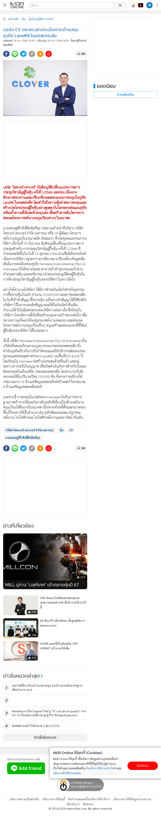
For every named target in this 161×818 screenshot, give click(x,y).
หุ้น (24, 19)
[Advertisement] (45, 150)
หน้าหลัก (13, 19)
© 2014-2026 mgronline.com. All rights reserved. (81, 808)
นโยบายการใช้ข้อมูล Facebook (132, 799)
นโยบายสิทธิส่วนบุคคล (67, 773)
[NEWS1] (140, 5)
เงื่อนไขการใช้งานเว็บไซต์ (101, 768)
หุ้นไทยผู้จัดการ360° (41, 19)
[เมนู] (4, 5)
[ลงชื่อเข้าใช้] (149, 5)
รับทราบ (142, 765)
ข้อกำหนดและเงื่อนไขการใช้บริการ (89, 799)
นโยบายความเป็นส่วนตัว (24, 799)
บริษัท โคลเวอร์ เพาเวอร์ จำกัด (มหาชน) (29, 430)
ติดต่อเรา (88, 804)
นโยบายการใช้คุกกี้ (53, 799)
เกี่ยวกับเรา (73, 804)
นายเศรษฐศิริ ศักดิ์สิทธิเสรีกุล (22, 437)
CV (71, 430)
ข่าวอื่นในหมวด (45, 737)
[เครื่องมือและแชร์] (158, 5)
